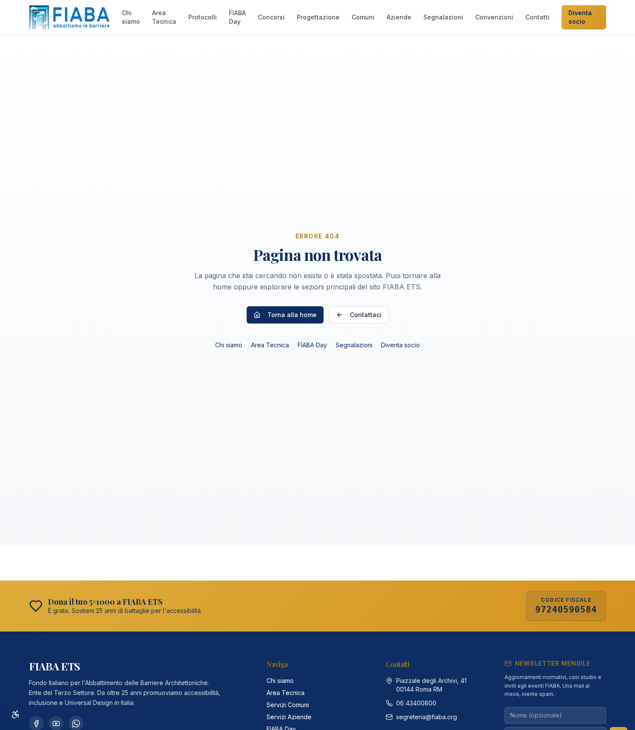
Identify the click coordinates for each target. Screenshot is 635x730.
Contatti (537, 17)
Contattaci (365, 314)
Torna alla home (292, 314)
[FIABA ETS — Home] (69, 17)
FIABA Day (237, 17)
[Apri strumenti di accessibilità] (15, 714)
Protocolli (202, 17)
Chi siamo (131, 17)
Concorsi (271, 17)
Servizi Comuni (288, 704)
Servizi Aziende (289, 716)
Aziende (399, 17)
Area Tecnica (164, 17)
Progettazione (318, 17)
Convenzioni (494, 17)
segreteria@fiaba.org (426, 716)
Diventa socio (580, 17)
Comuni (363, 17)
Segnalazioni (443, 17)
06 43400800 (416, 703)
